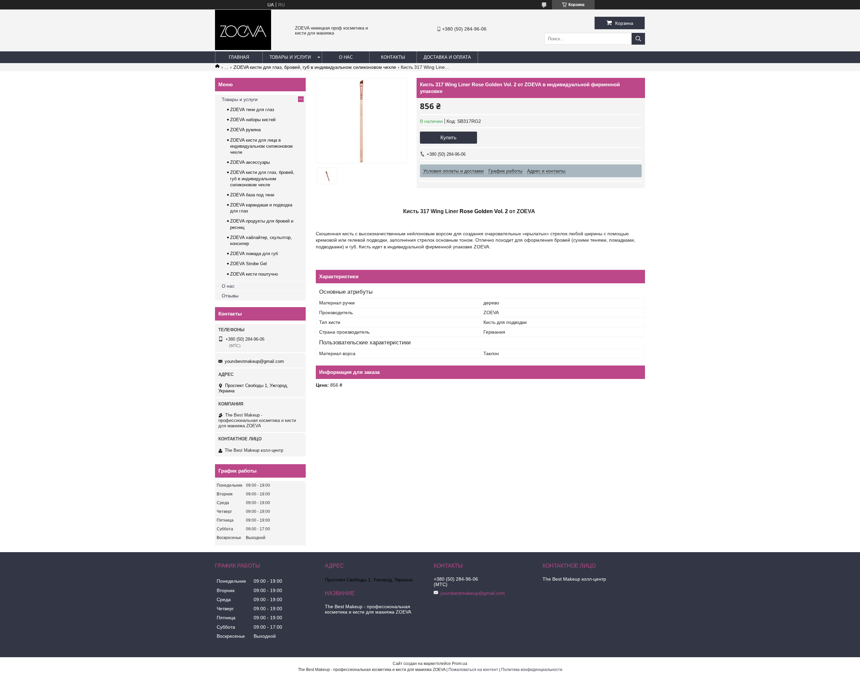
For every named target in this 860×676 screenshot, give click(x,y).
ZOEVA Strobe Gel (248, 263)
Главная (239, 57)
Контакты (393, 57)
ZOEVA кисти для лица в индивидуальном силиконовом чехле (261, 146)
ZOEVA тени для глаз (252, 109)
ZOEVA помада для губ (254, 253)
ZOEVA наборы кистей (252, 119)
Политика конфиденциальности (531, 669)
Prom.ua (459, 663)
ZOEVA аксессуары (250, 162)
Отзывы (230, 295)
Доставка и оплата (447, 57)
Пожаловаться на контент (473, 669)
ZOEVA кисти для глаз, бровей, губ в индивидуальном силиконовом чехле (314, 67)
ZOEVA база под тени (252, 194)
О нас (346, 57)
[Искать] (638, 39)
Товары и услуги (290, 57)
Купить (448, 137)
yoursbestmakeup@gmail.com (254, 361)
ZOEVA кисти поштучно (254, 274)
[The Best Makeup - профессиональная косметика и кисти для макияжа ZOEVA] (243, 48)
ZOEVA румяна (245, 129)
